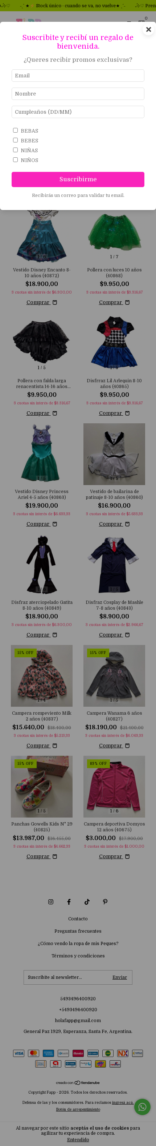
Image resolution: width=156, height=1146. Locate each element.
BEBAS (29, 131)
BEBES (29, 141)
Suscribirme (78, 179)
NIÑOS (29, 160)
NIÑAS (29, 150)
